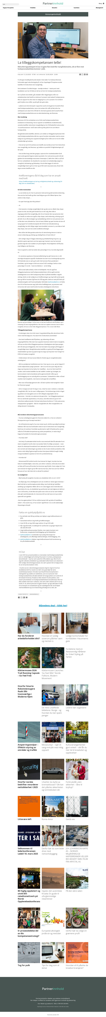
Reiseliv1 (54, 8)
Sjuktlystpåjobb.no (54, 282)
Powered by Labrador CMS (53, 1015)
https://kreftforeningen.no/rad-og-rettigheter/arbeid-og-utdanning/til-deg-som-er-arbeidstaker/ (40, 182)
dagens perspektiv (23, 594)
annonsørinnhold (34, 594)
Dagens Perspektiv (8, 8)
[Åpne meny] (101, 3)
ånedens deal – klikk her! (53, 605)
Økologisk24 (99, 8)
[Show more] (41, 187)
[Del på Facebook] (80, 74)
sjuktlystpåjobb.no (26, 539)
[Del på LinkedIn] (85, 74)
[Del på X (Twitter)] (82, 74)
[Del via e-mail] (87, 74)
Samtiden (76, 8)
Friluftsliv (33, 8)
